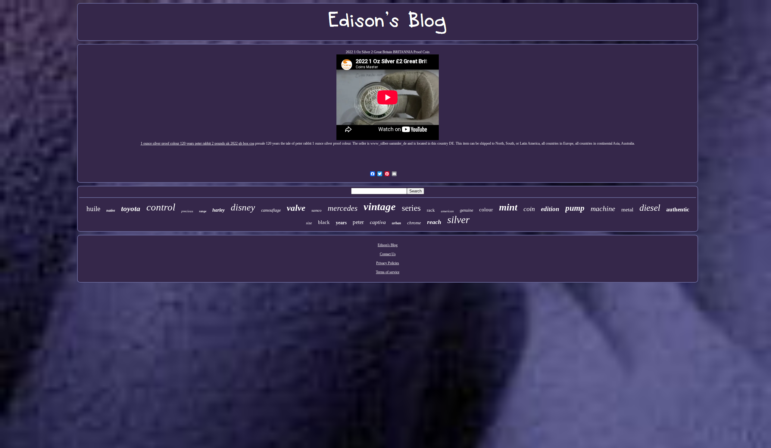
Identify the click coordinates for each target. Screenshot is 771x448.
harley (218, 210)
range (202, 211)
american (447, 211)
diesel (649, 208)
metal (627, 210)
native (110, 210)
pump (575, 208)
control (160, 207)
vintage (380, 207)
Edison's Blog (388, 245)
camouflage (271, 210)
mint (508, 207)
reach (434, 222)
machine (603, 209)
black (324, 222)
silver (458, 219)
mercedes (342, 208)
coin (529, 209)
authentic (677, 209)
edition (550, 209)
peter (358, 222)
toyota (130, 208)
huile (93, 209)
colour (486, 210)
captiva (378, 222)
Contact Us (388, 254)
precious (187, 211)
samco (316, 210)
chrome (414, 222)
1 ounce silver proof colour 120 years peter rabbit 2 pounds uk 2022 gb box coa (197, 143)
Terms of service (387, 272)
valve (296, 208)
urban (396, 223)
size (309, 223)
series (411, 208)
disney (243, 207)
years (341, 222)
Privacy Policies (387, 263)
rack (431, 210)
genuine (466, 210)
